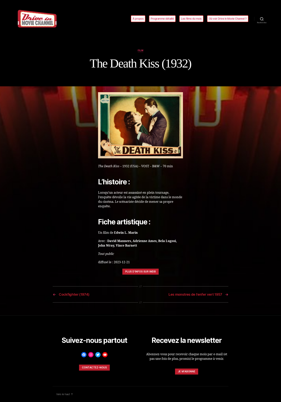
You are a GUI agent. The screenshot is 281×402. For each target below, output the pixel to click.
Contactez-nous (94, 367)
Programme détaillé (162, 18)
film (140, 50)
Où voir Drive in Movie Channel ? (228, 18)
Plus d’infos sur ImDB (140, 271)
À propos (138, 18)
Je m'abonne (186, 371)
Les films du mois (191, 18)
